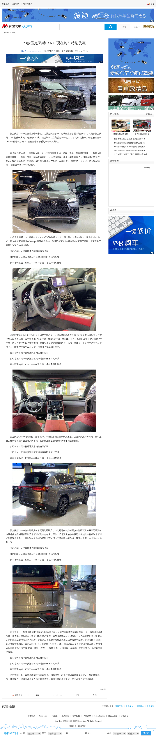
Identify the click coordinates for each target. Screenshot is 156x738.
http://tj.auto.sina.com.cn (31, 51)
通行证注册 (112, 716)
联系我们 (65, 716)
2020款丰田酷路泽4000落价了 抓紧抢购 (129, 147)
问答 (124, 27)
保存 (37, 695)
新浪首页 (5, 4)
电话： (88, 733)
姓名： (67, 733)
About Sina (43, 716)
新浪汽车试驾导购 (142, 134)
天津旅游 (150, 706)
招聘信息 (76, 716)
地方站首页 (27, 4)
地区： (110, 733)
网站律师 (87, 716)
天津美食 (129, 706)
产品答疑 (124, 716)
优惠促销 (5, 32)
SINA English (99, 716)
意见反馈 (18, 695)
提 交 (146, 733)
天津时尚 (140, 706)
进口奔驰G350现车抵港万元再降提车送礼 (130, 154)
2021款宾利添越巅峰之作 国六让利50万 (129, 143)
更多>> (149, 114)
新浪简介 (31, 716)
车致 (148, 26)
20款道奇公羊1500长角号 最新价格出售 (129, 150)
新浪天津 (119, 706)
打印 (78, 695)
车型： (45, 733)
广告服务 (54, 716)
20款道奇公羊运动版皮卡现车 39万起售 (129, 139)
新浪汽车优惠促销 (120, 134)
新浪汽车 (16, 4)
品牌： (23, 733)
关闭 (95, 695)
